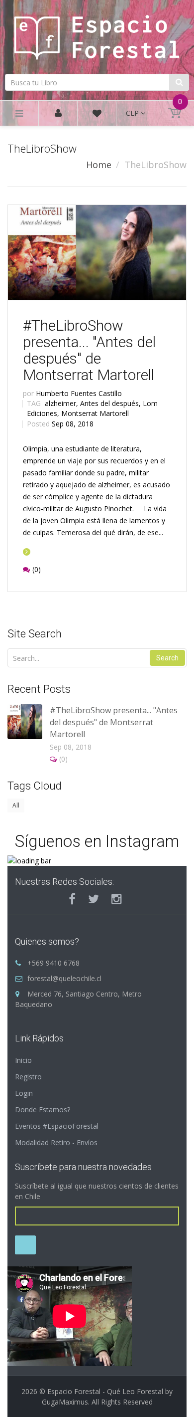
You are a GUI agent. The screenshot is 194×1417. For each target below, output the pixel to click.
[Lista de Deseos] (97, 115)
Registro (28, 1076)
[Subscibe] (25, 1244)
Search (167, 658)
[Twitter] (93, 898)
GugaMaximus (65, 1402)
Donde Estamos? (42, 1109)
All (15, 805)
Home (98, 165)
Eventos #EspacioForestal (56, 1126)
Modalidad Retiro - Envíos (56, 1142)
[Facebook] (72, 898)
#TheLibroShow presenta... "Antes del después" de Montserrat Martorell (89, 350)
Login (24, 1093)
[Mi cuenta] (58, 113)
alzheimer (61, 403)
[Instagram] (116, 898)
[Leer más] (26, 551)
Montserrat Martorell (95, 413)
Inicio (23, 1060)
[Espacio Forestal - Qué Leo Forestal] (97, 35)
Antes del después (110, 403)
